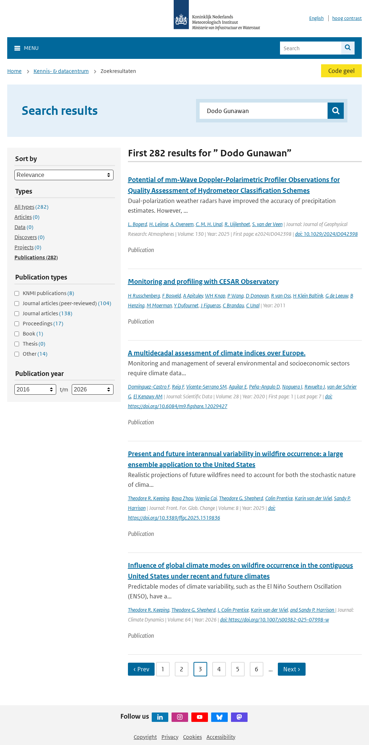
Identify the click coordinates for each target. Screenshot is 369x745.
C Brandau (233, 305)
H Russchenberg (144, 295)
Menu (31, 47)
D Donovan (257, 295)
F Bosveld (171, 295)
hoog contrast (347, 18)
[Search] (348, 48)
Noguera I (292, 386)
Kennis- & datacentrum (61, 71)
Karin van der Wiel (313, 498)
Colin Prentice (279, 498)
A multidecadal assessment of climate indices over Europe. (217, 353)
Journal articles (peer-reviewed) (67, 303)
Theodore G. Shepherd (241, 498)
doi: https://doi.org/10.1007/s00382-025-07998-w (274, 619)
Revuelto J (314, 386)
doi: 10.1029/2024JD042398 (326, 233)
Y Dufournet (186, 305)
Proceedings (43, 323)
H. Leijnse (158, 224)
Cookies (192, 736)
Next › (291, 669)
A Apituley (193, 295)
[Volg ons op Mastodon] (239, 717)
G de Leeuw (336, 295)
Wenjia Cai (206, 498)
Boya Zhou (182, 498)
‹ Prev (141, 669)
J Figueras (211, 305)
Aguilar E (238, 386)
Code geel (341, 71)
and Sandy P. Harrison (312, 609)
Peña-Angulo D (264, 386)
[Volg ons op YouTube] (199, 717)
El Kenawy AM (148, 396)
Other (35, 353)
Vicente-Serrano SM (206, 386)
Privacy (169, 736)
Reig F (178, 386)
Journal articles (47, 313)
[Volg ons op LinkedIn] (160, 717)
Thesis (34, 343)
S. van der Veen (267, 224)
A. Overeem (182, 224)
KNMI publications (48, 293)
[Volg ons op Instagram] (180, 717)
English (316, 18)
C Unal (252, 305)
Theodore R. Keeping (148, 498)
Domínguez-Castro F (149, 386)
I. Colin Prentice (233, 609)
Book (33, 333)
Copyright (145, 736)
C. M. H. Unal (209, 224)
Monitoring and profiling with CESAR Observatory (203, 281)
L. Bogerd (137, 224)
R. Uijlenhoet (237, 224)
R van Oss (281, 295)
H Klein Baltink (308, 295)
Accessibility (220, 736)
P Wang (235, 295)
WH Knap (215, 295)
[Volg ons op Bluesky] (219, 717)
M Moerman (159, 305)
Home (14, 71)
